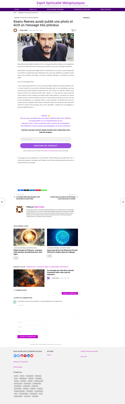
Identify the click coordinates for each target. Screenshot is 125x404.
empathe (24, 381)
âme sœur (27, 396)
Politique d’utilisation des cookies (89, 351)
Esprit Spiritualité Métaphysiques (61, 3)
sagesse (40, 388)
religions (33, 388)
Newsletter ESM (106, 9)
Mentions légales (18, 367)
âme (41, 393)
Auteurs (49, 355)
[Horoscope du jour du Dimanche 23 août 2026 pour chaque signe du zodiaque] (62, 237)
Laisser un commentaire (70, 293)
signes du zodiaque (19, 391)
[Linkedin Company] (28, 355)
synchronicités (39, 391)
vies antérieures (24, 393)
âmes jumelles (18, 396)
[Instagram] (21, 355)
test (16, 393)
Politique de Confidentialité (21, 361)
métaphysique (37, 383)
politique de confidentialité (50, 150)
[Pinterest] (38, 190)
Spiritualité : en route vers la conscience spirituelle (47, 267)
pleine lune (35, 386)
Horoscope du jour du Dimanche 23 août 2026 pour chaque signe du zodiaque (62, 251)
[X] (26, 190)
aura (16, 378)
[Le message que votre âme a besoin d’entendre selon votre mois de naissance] (29, 278)
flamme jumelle (39, 381)
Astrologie (38, 376)
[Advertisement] (46, 177)
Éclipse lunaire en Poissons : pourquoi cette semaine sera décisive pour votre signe (28, 252)
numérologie (18, 386)
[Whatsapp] (44, 190)
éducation (35, 396)
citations (31, 378)
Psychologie (18, 388)
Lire (16, 258)
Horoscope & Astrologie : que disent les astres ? (25, 247)
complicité (38, 378)
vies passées (34, 393)
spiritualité (30, 391)
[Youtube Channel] (31, 355)
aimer (16, 376)
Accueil (16, 9)
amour (22, 376)
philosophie (27, 386)
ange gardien (30, 376)
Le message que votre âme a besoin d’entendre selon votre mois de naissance (60, 272)
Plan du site (84, 356)
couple (16, 381)
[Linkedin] (32, 190)
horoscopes (28, 383)
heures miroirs (18, 383)
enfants (30, 381)
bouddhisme (23, 378)
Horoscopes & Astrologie (82, 9)
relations (26, 388)
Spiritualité (33, 9)
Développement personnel (55, 9)
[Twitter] (18, 355)
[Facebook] (20, 190)
